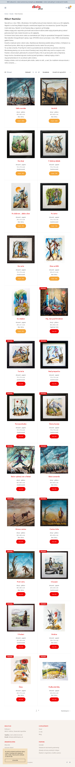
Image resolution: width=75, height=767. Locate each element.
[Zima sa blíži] (54, 249)
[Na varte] (21, 249)
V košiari (21, 634)
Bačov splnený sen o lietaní (21, 476)
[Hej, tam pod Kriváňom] (54, 302)
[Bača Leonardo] (54, 460)
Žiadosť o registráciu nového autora (50, 753)
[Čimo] (21, 670)
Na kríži (54, 108)
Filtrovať (9, 72)
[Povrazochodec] (21, 407)
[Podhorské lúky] (54, 670)
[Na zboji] (21, 144)
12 (33, 72)
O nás (40, 731)
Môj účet (7, 745)
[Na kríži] (54, 91)
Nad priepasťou (54, 371)
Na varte (21, 266)
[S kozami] (54, 565)
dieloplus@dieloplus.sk (16, 737)
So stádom (21, 319)
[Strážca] (54, 617)
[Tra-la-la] (21, 354)
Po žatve (54, 213)
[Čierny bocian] (54, 407)
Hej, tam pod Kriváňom (54, 319)
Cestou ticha (54, 529)
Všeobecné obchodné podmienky (49, 747)
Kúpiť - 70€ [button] (21, 173)
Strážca (54, 634)
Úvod (40, 729)
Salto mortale (21, 108)
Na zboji (21, 161)
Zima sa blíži (54, 266)
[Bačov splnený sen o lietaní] (21, 460)
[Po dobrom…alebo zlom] (21, 197)
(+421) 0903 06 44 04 (16, 735)
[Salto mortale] (21, 91)
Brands (11, 14)
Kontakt (41, 745)
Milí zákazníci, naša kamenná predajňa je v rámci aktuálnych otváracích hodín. (37, 2)
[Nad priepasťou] (54, 354)
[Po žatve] (54, 197)
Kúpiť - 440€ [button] (54, 121)
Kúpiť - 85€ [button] (54, 278)
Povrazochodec (21, 424)
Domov (6, 14)
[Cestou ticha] (54, 512)
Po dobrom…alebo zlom (21, 213)
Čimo (21, 687)
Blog (40, 734)
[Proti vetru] (21, 565)
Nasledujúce (65, 711)
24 (36, 72)
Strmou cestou (21, 529)
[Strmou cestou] (21, 512)
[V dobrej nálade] (54, 144)
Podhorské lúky (54, 687)
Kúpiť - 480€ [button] (21, 121)
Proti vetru (21, 582)
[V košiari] (21, 617)
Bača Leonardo (54, 476)
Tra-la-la (21, 371)
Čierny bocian (54, 424)
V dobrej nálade (54, 161)
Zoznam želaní (9, 747)
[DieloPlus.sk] (37, 7)
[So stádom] (21, 302)
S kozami (54, 582)
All (39, 72)
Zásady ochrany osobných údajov (49, 750)
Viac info (54, 331)
